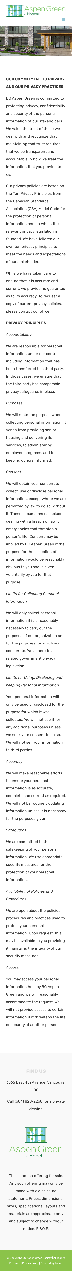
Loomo (59, 1263)
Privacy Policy (30, 1263)
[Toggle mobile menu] (64, 19)
